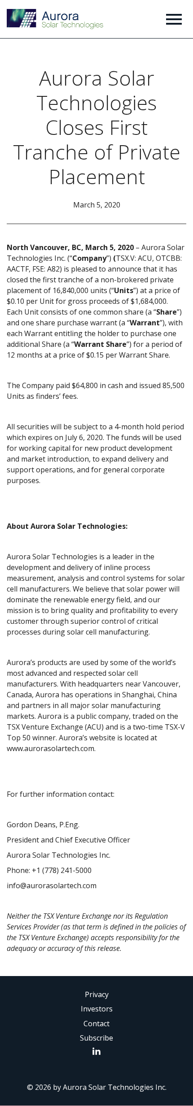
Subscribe (96, 1038)
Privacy (97, 994)
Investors (97, 1009)
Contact (96, 1023)
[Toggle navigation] (174, 19)
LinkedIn (98, 1050)
